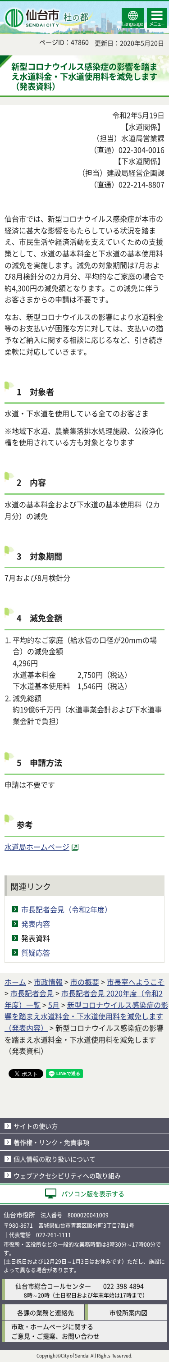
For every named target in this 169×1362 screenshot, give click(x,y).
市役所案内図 (128, 1312)
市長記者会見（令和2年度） (66, 909)
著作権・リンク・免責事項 (51, 1142)
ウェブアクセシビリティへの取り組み (67, 1175)
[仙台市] (48, 18)
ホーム (15, 981)
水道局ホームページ (37, 846)
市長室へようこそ (135, 981)
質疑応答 (35, 952)
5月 (53, 1004)
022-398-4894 (123, 1285)
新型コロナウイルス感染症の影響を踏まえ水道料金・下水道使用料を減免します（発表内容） (86, 1016)
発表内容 (35, 923)
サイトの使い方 (36, 1125)
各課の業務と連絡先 (45, 1312)
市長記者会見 (32, 993)
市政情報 (48, 981)
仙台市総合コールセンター (53, 1285)
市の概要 (84, 981)
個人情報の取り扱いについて (55, 1158)
